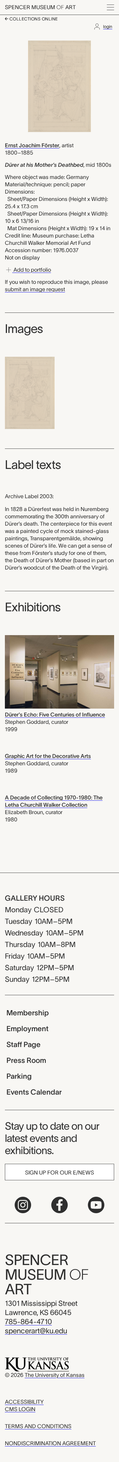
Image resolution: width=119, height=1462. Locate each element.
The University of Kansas (55, 1375)
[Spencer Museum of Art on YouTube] (96, 1205)
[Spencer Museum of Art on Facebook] (59, 1205)
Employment (27, 1028)
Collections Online (33, 18)
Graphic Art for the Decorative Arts (48, 756)
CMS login (20, 1409)
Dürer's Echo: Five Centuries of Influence (55, 715)
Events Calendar (34, 1092)
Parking (19, 1076)
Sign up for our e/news (59, 1173)
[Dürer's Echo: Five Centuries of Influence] (59, 671)
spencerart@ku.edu (36, 1331)
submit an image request (35, 289)
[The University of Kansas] (37, 1364)
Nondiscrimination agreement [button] (50, 1443)
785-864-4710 (28, 1321)
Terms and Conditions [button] (38, 1426)
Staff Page (23, 1044)
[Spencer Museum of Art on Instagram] (23, 1205)
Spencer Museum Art (40, 7)
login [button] (107, 26)
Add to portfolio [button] (31, 270)
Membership (27, 1013)
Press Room (26, 1060)
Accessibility (24, 1402)
